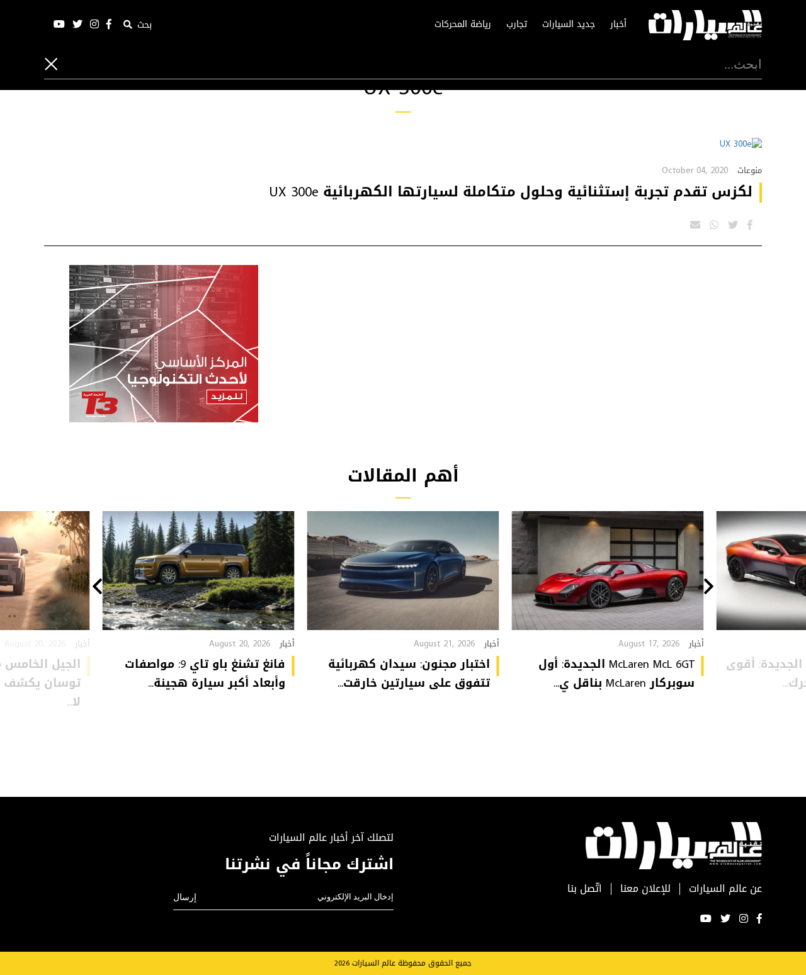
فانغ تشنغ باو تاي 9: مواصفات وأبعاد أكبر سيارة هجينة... (205, 673)
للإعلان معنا (645, 889)
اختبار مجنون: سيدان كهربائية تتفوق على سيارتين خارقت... (409, 673)
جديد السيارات (568, 24)
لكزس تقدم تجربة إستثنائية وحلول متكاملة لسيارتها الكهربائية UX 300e (510, 192)
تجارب (516, 24)
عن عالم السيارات (725, 889)
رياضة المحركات (462, 24)
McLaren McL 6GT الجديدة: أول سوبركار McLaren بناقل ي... (616, 673)
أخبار (618, 24)
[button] (708, 587)
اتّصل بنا (584, 889)
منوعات (749, 170)
